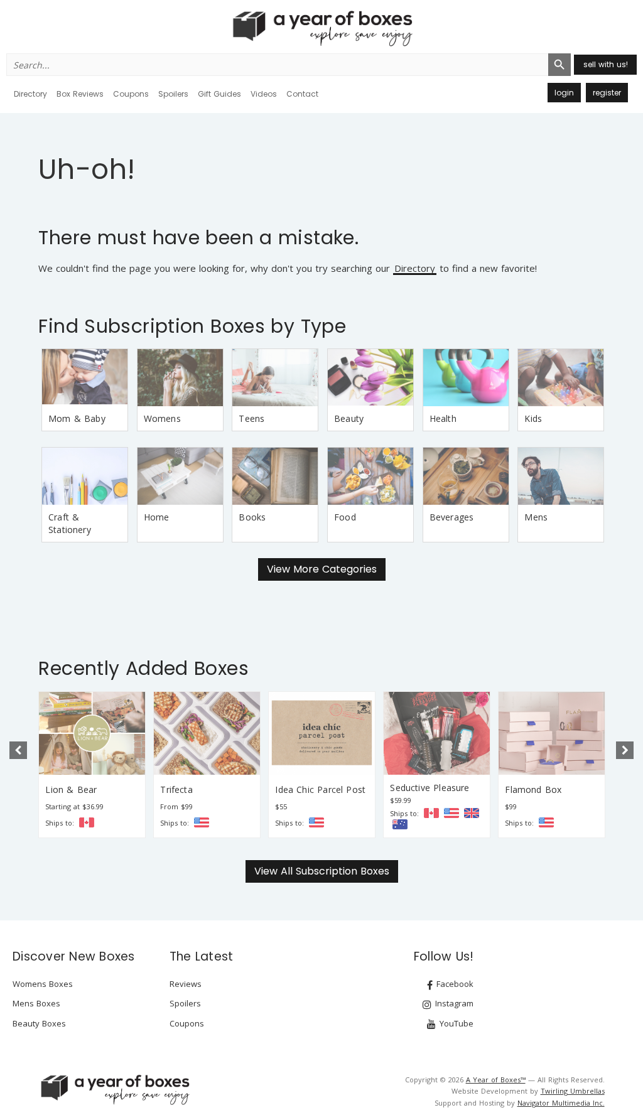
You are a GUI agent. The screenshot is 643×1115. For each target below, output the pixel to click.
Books (252, 517)
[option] (92, 764)
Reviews (186, 983)
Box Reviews (80, 94)
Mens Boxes (36, 1003)
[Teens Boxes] (275, 377)
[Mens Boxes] (560, 476)
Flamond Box (533, 789)
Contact (302, 94)
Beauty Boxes (39, 1023)
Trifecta (176, 789)
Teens (251, 418)
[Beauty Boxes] (370, 377)
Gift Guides (219, 94)
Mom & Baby (76, 418)
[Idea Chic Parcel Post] (322, 733)
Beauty (349, 418)
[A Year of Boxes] (114, 1089)
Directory (30, 94)
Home (157, 517)
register (607, 92)
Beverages (452, 517)
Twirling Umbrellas (573, 1091)
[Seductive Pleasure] (437, 733)
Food (345, 517)
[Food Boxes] (370, 476)
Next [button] (625, 750)
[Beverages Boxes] (466, 476)
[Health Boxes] (466, 377)
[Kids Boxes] (560, 377)
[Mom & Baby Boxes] (84, 377)
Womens (162, 418)
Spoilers (173, 94)
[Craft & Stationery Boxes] (84, 476)
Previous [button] (18, 750)
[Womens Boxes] (180, 377)
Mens (536, 517)
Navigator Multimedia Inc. (561, 1102)
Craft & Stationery (69, 523)
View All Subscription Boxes (321, 871)
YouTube (455, 1023)
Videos (264, 94)
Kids (533, 418)
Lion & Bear (71, 789)
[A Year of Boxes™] (321, 28)
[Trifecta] (207, 733)
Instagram (453, 1003)
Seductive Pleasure (429, 788)
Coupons (131, 94)
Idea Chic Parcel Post (320, 789)
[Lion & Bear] (92, 733)
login (564, 92)
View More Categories (322, 569)
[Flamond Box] (552, 733)
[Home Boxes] (180, 476)
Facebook (453, 983)
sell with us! (605, 64)
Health (443, 418)
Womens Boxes (43, 983)
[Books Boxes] (275, 476)
